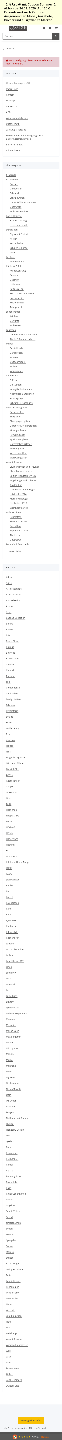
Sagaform (11, 1205)
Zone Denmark (14, 1379)
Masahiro (11, 1025)
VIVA (8, 1327)
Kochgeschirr (17, 298)
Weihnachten (17, 261)
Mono (9, 1071)
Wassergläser (17, 448)
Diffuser (14, 380)
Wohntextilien (13, 512)
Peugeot (10, 1112)
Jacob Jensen (13, 879)
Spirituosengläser (19, 439)
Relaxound (11, 1152)
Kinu (8, 914)
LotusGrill (11, 984)
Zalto (8, 1362)
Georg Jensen (13, 780)
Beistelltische (17, 348)
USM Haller (12, 1298)
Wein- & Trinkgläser (16, 407)
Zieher (9, 1374)
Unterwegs (15, 206)
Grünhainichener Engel (22, 489)
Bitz (8, 635)
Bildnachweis (13, 150)
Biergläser (15, 416)
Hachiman (11, 809)
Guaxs (9, 798)
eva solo (10, 739)
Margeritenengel (19, 498)
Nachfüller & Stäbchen (22, 393)
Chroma (10, 675)
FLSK (8, 751)
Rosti (8, 1187)
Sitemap (10, 100)
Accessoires (12, 179)
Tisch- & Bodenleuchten (22, 339)
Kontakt (10, 94)
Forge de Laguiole (15, 757)
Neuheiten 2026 (18, 503)
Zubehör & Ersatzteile (17, 544)
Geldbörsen (16, 188)
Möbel (9, 343)
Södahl (9, 1228)
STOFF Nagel (12, 1263)
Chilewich (11, 670)
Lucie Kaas (11, 995)
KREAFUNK (11, 931)
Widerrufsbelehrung (17, 118)
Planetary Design (15, 1129)
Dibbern (10, 705)
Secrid (9, 1216)
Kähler (9, 885)
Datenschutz (12, 123)
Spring (9, 1246)
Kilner (9, 908)
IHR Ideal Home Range (18, 862)
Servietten (15, 525)
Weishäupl (11, 1333)
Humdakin (11, 856)
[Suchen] (55, 36)
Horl (8, 850)
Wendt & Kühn (14, 462)
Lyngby (10, 1001)
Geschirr (14, 279)
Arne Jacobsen (13, 594)
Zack (8, 1356)
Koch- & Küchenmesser (22, 293)
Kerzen (13, 238)
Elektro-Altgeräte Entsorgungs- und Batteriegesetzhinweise (25, 137)
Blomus (10, 646)
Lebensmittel (13, 311)
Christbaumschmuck (21, 471)
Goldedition (16, 484)
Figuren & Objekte (19, 234)
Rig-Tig (9, 1170)
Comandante (13, 687)
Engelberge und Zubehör (23, 480)
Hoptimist (11, 844)
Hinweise (45, 1437)
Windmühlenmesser (17, 1344)
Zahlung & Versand (16, 129)
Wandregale (16, 370)
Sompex (10, 1234)
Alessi (9, 582)
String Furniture (14, 1269)
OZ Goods (11, 1100)
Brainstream (12, 658)
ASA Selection (13, 600)
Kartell (9, 897)
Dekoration (12, 229)
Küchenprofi (12, 937)
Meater (10, 1042)
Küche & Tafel (13, 266)
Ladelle (10, 943)
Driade (9, 716)
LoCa (8, 978)
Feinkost (14, 316)
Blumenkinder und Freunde (24, 466)
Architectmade (14, 588)
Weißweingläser (18, 457)
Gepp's (9, 786)
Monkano (11, 1065)
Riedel (9, 1164)
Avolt (8, 611)
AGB (8, 112)
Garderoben (16, 352)
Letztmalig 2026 (18, 494)
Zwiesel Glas (12, 1385)
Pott (8, 1135)
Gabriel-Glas (12, 769)
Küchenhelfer (17, 302)
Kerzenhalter (17, 243)
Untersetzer (16, 539)
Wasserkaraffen (18, 453)
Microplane (12, 1048)
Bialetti (10, 629)
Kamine (14, 357)
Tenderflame (13, 1292)
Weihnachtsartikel (19, 507)
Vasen (13, 252)
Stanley (10, 1251)
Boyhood (10, 652)
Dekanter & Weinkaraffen (23, 425)
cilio (8, 681)
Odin (8, 1094)
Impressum (12, 88)
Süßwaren (15, 325)
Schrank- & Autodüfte (21, 402)
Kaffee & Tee (16, 288)
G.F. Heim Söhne (15, 763)
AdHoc (9, 577)
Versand (42, 1428)
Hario (9, 821)
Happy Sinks (12, 815)
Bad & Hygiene (14, 215)
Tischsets (15, 535)
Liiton (9, 966)
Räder (9, 1147)
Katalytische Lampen (21, 389)
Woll (8, 1350)
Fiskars (9, 745)
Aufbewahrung (18, 270)
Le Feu (9, 955)
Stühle (13, 366)
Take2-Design (13, 1280)
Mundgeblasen (18, 430)
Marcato (10, 1019)
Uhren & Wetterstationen (23, 202)
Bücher (13, 184)
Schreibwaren (17, 197)
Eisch (9, 722)
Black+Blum (12, 641)
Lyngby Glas (12, 1007)
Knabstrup (11, 926)
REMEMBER (12, 1158)
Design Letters (13, 699)
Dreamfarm (12, 710)
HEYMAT (10, 827)
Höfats (9, 833)
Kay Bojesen (12, 902)
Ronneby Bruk (13, 1176)
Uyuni (9, 1304)
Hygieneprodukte (19, 225)
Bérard (9, 623)
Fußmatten (15, 516)
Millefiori (10, 1054)
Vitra (8, 1321)
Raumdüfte (12, 375)
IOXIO (9, 873)
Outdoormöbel (17, 361)
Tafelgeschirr (17, 307)
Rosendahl (11, 1182)
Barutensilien (17, 412)
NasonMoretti (13, 1089)
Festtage (10, 256)
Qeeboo (10, 1141)
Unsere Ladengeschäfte (18, 83)
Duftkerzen (16, 384)
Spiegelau (11, 1240)
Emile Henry (12, 728)
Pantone (10, 1106)
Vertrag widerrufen (31, 1420)
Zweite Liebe (14, 551)
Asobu (9, 606)
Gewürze (14, 320)
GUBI (8, 803)
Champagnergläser (20, 421)
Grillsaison (15, 284)
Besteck (14, 275)
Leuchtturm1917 (15, 961)
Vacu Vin (10, 1310)
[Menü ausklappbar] (4, 26)
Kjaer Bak (11, 920)
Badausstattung (18, 220)
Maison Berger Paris (17, 1013)
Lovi (8, 990)
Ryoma (9, 1199)
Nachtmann (12, 1083)
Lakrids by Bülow (15, 949)
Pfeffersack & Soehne (17, 1118)
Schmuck (14, 193)
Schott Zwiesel (13, 1211)
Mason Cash (12, 1030)
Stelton (10, 1257)
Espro (9, 734)
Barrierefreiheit (14, 144)
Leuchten (11, 329)
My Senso (11, 1077)
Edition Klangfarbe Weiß (23, 475)
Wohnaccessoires (19, 211)
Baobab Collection (15, 617)
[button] (44, 28)
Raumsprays (16, 398)
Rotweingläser (17, 434)
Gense (9, 774)
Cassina (10, 664)
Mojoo (9, 1059)
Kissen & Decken (19, 521)
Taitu (8, 1275)
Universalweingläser (20, 443)
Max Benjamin (13, 1036)
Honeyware (12, 838)
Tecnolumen (12, 1286)
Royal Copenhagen (16, 1193)
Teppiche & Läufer (19, 530)
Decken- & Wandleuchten (23, 334)
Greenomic (12, 792)
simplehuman (13, 1222)
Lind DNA (11, 972)
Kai (7, 891)
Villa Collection (14, 1315)
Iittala (9, 867)
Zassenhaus (12, 1368)
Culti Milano (12, 693)
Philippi (10, 1123)
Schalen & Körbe (19, 247)
